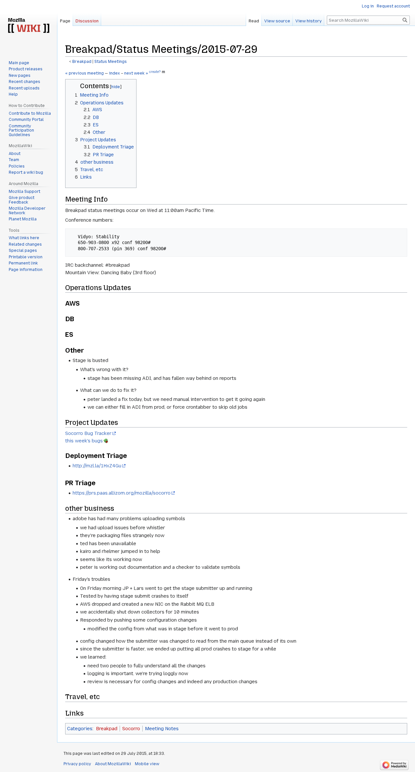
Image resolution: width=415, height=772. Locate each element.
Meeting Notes (162, 728)
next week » (136, 73)
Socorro (131, 728)
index (114, 73)
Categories (79, 728)
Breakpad (81, 61)
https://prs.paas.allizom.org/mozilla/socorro (122, 493)
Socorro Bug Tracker (88, 433)
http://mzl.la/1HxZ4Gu (97, 466)
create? (154, 72)
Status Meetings (110, 61)
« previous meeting (84, 73)
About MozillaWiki (113, 764)
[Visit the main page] (28, 26)
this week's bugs (84, 441)
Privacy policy (77, 764)
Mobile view (147, 764)
